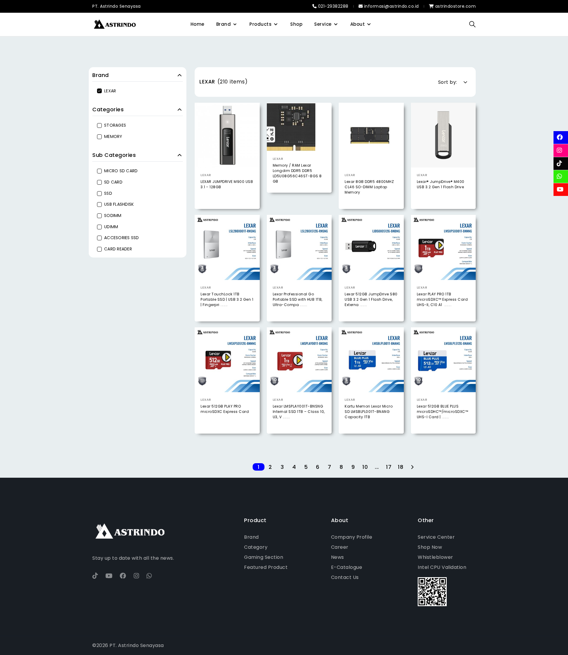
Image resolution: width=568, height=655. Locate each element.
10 (365, 467)
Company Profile (351, 537)
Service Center (436, 537)
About (357, 24)
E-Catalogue (346, 567)
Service (323, 24)
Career (339, 547)
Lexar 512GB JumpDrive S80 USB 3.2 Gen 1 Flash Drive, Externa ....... (371, 299)
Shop (296, 24)
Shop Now (430, 547)
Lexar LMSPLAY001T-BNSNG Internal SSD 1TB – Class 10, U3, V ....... (299, 411)
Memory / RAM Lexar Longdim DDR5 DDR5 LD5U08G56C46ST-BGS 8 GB (297, 173)
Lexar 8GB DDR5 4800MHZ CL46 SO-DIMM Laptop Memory (369, 187)
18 (400, 467)
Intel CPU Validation (442, 567)
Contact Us (345, 577)
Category (255, 547)
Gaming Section (263, 557)
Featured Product (266, 567)
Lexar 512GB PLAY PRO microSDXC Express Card (225, 409)
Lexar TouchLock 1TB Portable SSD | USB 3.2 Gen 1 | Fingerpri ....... (227, 299)
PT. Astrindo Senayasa (116, 6)
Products (260, 24)
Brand (223, 24)
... (377, 467)
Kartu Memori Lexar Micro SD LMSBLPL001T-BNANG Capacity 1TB (369, 411)
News (337, 557)
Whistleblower (435, 557)
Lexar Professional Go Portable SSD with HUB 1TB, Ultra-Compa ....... (297, 299)
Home (197, 24)
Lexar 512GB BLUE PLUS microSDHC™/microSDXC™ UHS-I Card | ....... (442, 411)
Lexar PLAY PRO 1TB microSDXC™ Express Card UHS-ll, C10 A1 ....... (442, 299)
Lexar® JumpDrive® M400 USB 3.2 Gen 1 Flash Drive (440, 184)
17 (388, 467)
